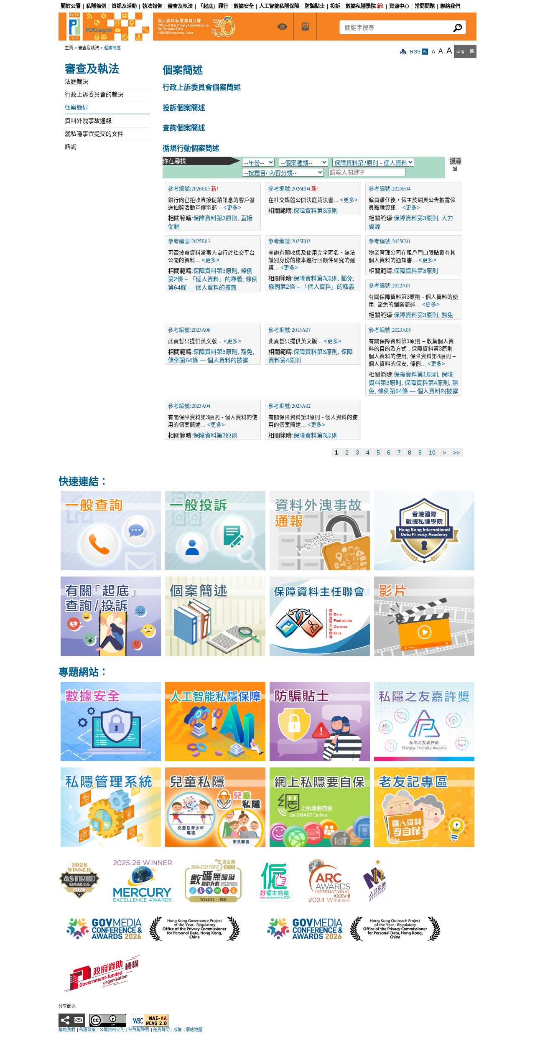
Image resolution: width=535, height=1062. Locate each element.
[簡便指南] (282, 26)
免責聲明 (161, 1029)
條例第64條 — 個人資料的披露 (208, 360)
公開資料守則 (112, 1029)
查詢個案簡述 (184, 127)
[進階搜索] (305, 26)
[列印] (403, 52)
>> (456, 452)
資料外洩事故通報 (88, 120)
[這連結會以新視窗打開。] (79, 880)
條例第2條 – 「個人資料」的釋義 (311, 286)
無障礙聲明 (138, 1029)
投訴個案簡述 (184, 107)
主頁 (69, 48)
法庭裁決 (76, 81)
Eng (460, 51)
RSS (416, 52)
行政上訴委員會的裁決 (94, 94)
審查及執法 (88, 48)
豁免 (347, 278)
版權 (177, 1029)
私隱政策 (87, 1029)
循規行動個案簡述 (191, 148)
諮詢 (70, 146)
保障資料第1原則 (416, 374)
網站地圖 (194, 1029)
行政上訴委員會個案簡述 (202, 87)
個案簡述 (76, 107)
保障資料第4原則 (427, 382)
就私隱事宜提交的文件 (94, 133)
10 (432, 452)
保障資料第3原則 (215, 218)
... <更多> (229, 208)
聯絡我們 (67, 1029)
